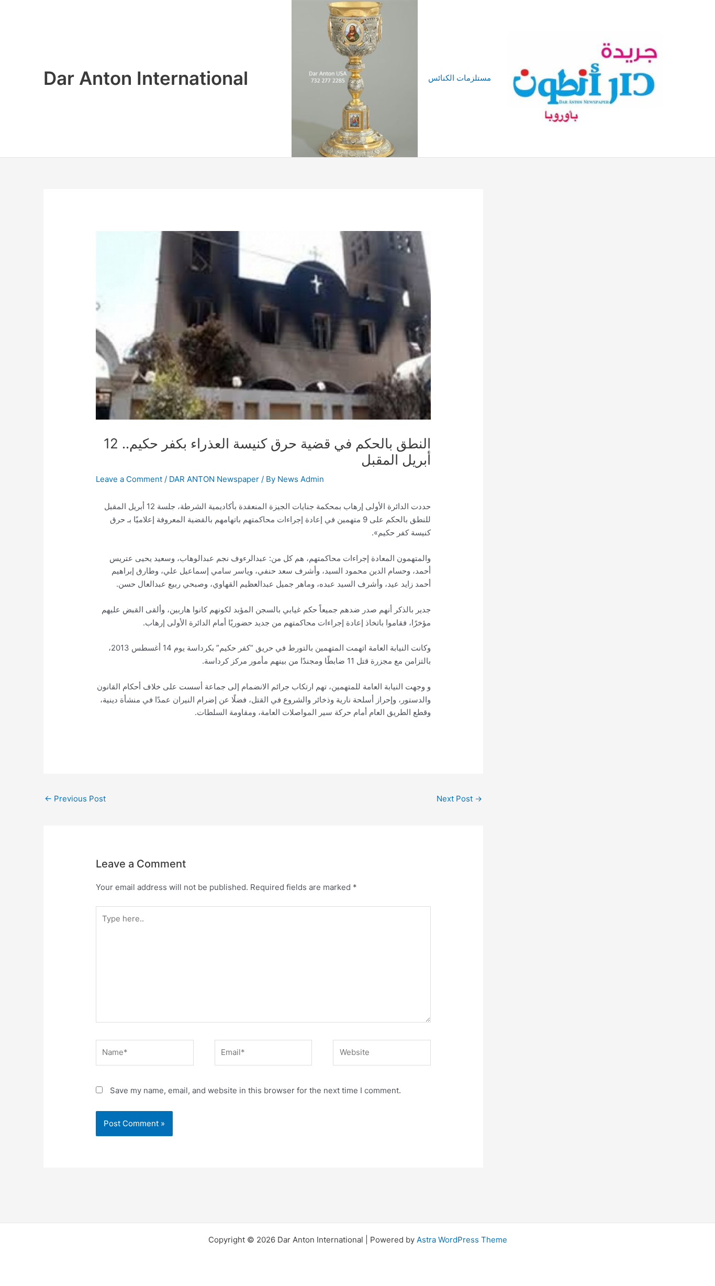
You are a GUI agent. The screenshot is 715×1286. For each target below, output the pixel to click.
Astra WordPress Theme (462, 1240)
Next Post (459, 799)
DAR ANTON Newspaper (214, 479)
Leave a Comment (129, 479)
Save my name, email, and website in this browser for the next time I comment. (255, 1090)
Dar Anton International (145, 78)
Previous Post (75, 799)
